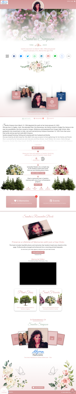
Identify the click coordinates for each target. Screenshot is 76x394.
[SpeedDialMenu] (72, 390)
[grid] (38, 97)
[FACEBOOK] (14, 56)
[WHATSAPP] (34, 56)
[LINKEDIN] (41, 56)
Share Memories (38, 387)
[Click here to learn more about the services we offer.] (38, 352)
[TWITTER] (28, 56)
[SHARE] (62, 56)
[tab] (26, 118)
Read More (38, 144)
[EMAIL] (48, 56)
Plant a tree (38, 184)
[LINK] (68, 56)
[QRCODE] (7, 56)
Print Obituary (39, 147)
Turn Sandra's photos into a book (38, 112)
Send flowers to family (38, 173)
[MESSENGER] (21, 56)
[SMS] (55, 56)
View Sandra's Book (38, 252)
